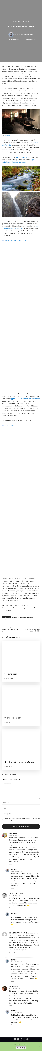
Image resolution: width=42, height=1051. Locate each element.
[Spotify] (18, 1039)
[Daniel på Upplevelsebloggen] (11, 34)
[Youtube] (14, 1039)
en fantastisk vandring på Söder (20, 227)
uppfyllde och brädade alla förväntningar (25, 399)
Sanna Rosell (15, 833)
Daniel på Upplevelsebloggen (23, 34)
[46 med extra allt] (21, 700)
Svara (10, 864)
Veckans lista (10, 674)
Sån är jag (16, 22)
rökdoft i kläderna (22, 157)
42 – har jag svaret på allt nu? (19, 762)
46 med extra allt (12, 718)
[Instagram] (21, 1039)
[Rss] (27, 1039)
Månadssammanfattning (26, 617)
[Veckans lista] (21, 656)
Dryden (14, 869)
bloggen (14, 617)
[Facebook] (24, 1039)
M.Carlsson (8, 135)
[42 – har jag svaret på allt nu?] (21, 744)
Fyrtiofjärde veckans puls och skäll (32, 630)
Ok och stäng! (21, 1047)
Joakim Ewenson (16, 894)
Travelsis (13, 987)
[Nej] (39, 1047)
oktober (5, 620)
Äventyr (26, 22)
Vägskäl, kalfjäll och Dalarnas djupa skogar (19, 161)
